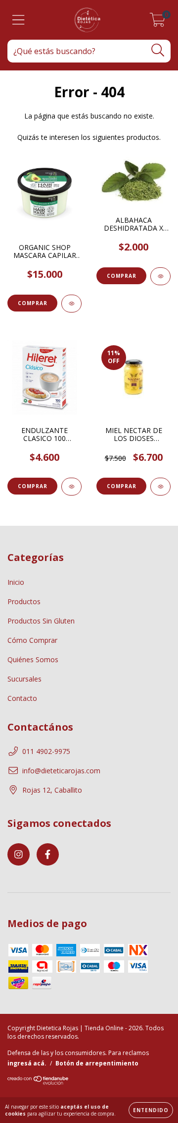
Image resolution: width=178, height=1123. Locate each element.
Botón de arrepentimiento (96, 1063)
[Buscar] (158, 50)
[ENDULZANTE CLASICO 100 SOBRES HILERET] (71, 487)
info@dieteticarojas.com (61, 770)
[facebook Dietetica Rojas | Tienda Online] (48, 854)
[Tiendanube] (38, 1083)
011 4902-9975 (46, 751)
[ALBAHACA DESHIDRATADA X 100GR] (160, 276)
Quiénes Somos (32, 659)
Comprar (121, 275)
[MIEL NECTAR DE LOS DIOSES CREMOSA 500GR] (160, 487)
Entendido (151, 1110)
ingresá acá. (26, 1063)
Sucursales (24, 679)
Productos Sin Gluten (41, 620)
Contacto (22, 698)
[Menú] (18, 20)
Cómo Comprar (32, 640)
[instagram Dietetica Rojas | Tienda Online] (18, 854)
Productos (24, 601)
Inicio (15, 582)
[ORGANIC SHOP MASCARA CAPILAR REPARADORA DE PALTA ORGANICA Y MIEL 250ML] (71, 303)
